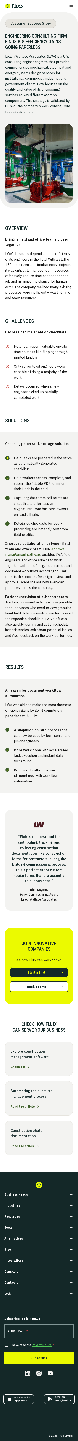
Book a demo (36, 987)
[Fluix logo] (14, 6)
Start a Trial (36, 972)
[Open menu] (71, 6)
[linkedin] (27, 1373)
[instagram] (39, 1373)
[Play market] (59, 1399)
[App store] (18, 1399)
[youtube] (50, 1373)
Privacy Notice (42, 1345)
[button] (39, 1194)
